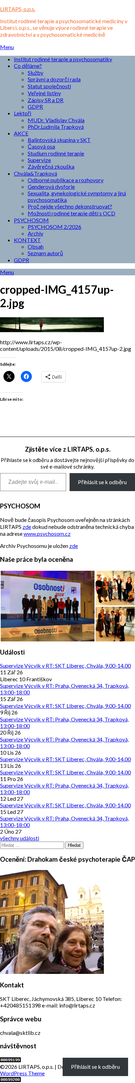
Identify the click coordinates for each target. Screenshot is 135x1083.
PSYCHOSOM (31, 220)
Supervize (39, 160)
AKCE (21, 133)
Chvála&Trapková (35, 173)
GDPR (35, 106)
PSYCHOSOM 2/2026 (54, 226)
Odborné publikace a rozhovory (66, 180)
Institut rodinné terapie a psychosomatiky (63, 59)
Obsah (36, 246)
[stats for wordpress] (10, 1060)
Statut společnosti (49, 86)
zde (26, 526)
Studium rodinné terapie (56, 153)
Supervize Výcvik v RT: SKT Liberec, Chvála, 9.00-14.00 (65, 665)
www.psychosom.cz (47, 533)
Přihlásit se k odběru (102, 482)
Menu (7, 47)
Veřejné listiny (44, 93)
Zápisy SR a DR (45, 100)
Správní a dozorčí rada (54, 79)
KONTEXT (27, 240)
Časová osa (41, 146)
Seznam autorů (45, 253)
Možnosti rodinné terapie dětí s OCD (71, 213)
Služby (35, 72)
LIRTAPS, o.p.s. (17, 9)
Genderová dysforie (51, 186)
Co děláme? (28, 65)
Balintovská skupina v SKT (59, 139)
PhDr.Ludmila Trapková (56, 126)
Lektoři (22, 113)
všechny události (19, 838)
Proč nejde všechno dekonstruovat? (70, 206)
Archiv (35, 233)
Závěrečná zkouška (51, 166)
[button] (47, 606)
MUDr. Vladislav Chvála (56, 120)
